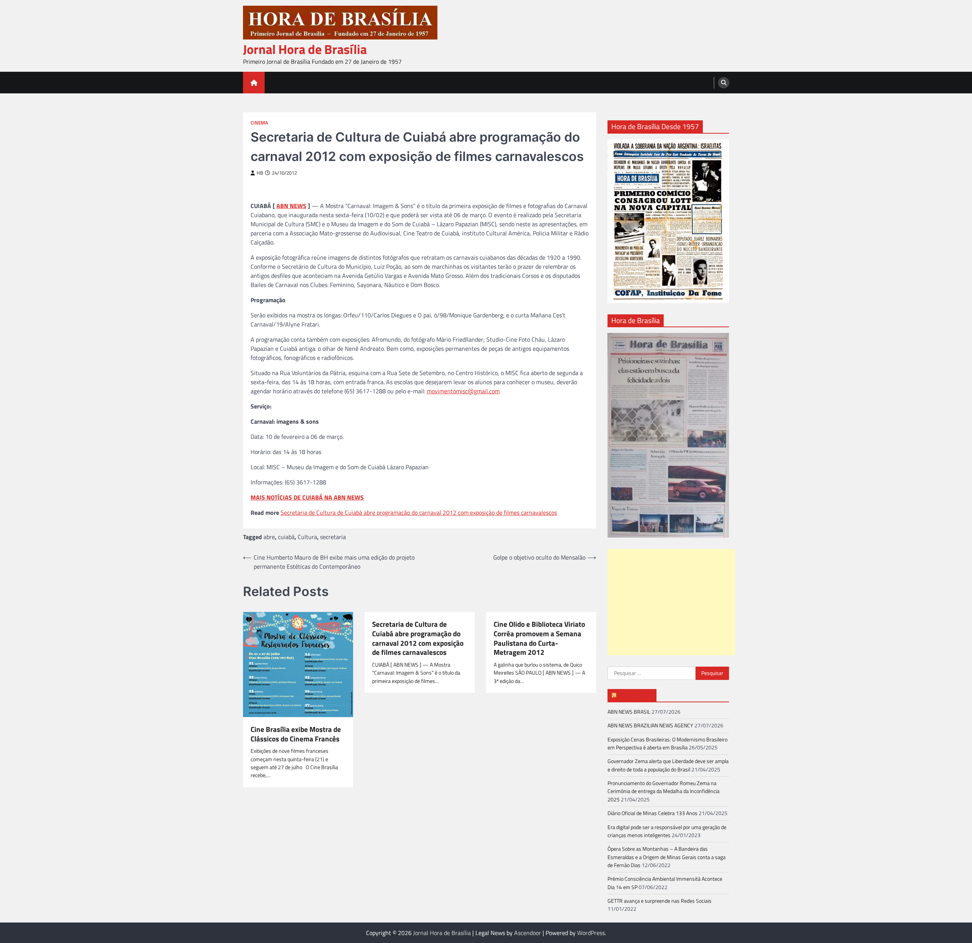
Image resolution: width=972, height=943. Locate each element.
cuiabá (286, 536)
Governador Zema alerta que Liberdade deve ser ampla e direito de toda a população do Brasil (668, 765)
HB (260, 173)
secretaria (333, 536)
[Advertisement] (671, 602)
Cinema (259, 123)
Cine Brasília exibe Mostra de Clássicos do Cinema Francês (296, 734)
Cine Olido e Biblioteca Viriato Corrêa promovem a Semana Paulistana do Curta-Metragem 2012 (539, 638)
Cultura (307, 536)
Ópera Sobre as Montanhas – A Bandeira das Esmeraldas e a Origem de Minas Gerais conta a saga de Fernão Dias (667, 857)
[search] (723, 82)
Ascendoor (527, 932)
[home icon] (254, 82)
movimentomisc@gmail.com (463, 391)
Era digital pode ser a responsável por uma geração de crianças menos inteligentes (667, 831)
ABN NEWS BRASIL (629, 712)
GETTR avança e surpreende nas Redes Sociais (660, 901)
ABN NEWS (291, 205)
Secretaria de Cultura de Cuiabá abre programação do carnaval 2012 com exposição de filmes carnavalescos (419, 512)
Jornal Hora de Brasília (305, 49)
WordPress (591, 932)
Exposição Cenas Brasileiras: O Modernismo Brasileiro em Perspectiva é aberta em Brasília (667, 743)
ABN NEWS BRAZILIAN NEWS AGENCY (650, 725)
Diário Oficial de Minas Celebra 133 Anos (652, 813)
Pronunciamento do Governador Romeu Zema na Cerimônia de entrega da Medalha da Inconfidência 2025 (664, 791)
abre (269, 536)
